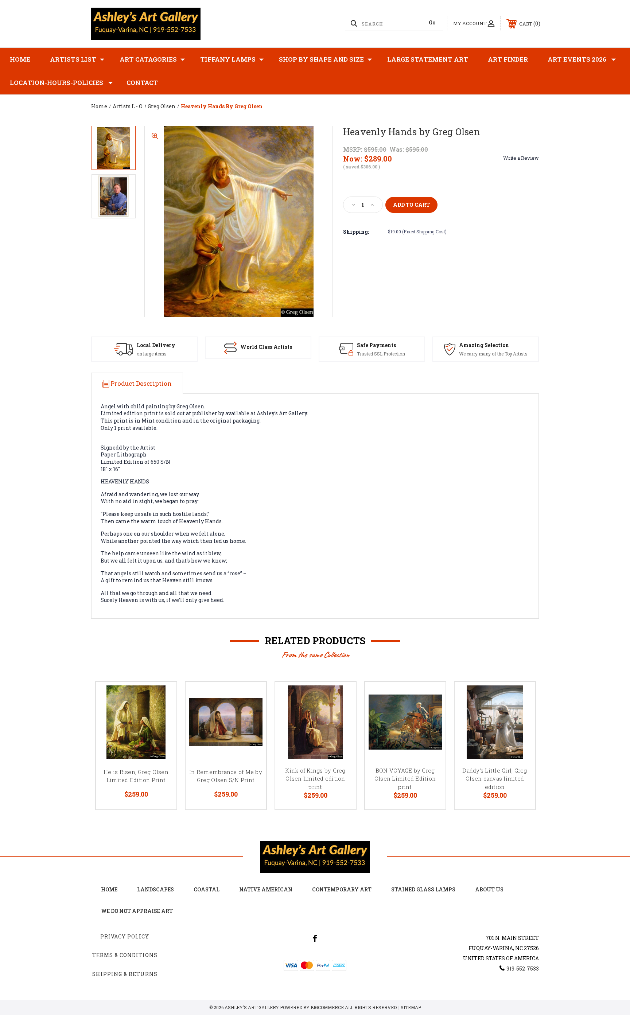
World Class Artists (266, 346)
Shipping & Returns (125, 974)
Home (20, 59)
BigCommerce (327, 1007)
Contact (142, 82)
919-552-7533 (522, 968)
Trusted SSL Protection (381, 354)
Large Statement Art (427, 59)
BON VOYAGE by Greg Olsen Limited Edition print (405, 778)
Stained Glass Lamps (423, 889)
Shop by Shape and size (321, 59)
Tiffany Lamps (228, 59)
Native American (265, 889)
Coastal (206, 889)
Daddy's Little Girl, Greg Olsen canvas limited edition (494, 778)
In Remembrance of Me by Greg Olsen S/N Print (225, 776)
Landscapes (155, 889)
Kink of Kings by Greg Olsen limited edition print (315, 778)
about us (489, 889)
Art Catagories (148, 59)
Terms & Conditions (125, 955)
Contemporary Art (342, 889)
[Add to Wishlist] (162, 715)
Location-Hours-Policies (56, 82)
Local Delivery (156, 345)
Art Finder (508, 59)
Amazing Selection (484, 345)
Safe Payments (376, 345)
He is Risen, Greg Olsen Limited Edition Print (136, 776)
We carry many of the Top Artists (493, 354)
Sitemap (411, 1007)
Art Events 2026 (577, 59)
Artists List (73, 59)
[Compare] (162, 733)
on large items (152, 354)
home (109, 889)
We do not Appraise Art (137, 910)
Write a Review (521, 158)
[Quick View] (162, 696)
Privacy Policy (124, 936)
